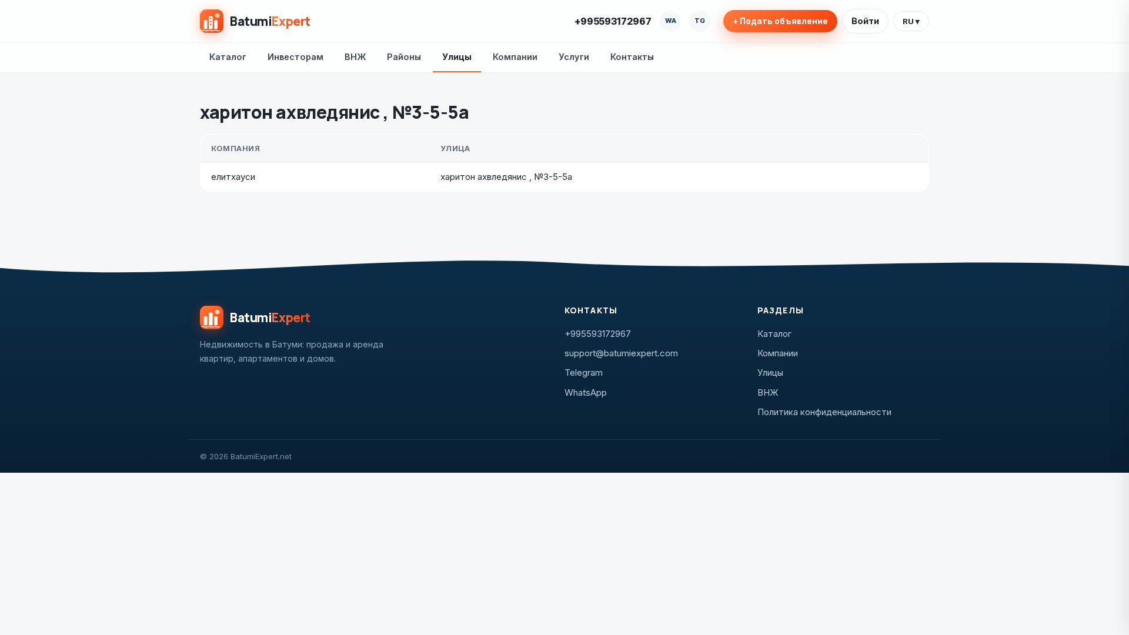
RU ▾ (911, 21)
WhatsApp (585, 392)
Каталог (227, 57)
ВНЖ (355, 57)
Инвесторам (295, 57)
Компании (515, 57)
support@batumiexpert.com (621, 353)
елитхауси (233, 176)
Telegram (583, 372)
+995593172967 (613, 21)
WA (670, 20)
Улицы (457, 57)
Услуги (574, 57)
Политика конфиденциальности (824, 411)
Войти (865, 20)
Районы (404, 57)
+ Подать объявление (780, 21)
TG (699, 20)
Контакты (632, 57)
